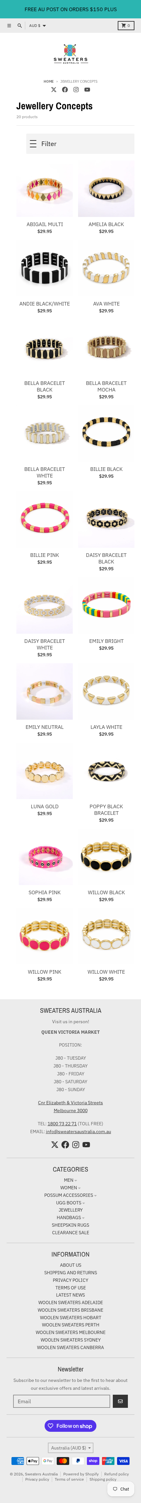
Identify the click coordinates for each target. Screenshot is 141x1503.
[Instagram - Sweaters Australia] (76, 89)
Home (49, 81)
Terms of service (69, 1479)
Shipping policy (103, 1479)
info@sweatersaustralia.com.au (78, 1131)
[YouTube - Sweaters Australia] (87, 89)
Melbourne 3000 (71, 1110)
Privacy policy (37, 1479)
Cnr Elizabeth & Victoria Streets (70, 1103)
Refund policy (116, 1473)
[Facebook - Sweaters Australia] (65, 89)
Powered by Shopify (81, 1473)
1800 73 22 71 (62, 1124)
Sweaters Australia (41, 1473)
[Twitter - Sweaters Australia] (54, 89)
